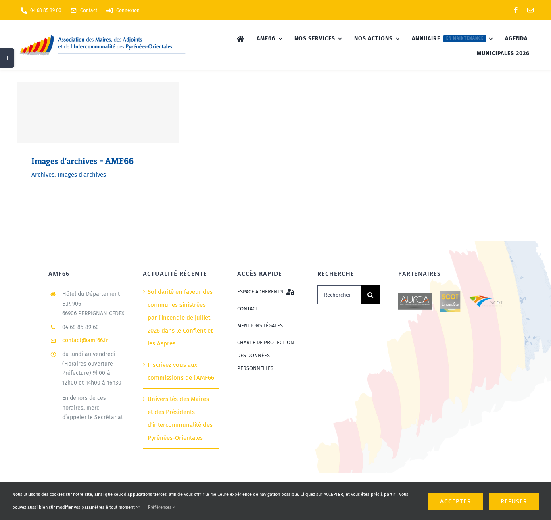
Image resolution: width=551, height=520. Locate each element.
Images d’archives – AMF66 (82, 161)
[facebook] (516, 10)
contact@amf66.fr (85, 340)
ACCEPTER (455, 501)
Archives (42, 174)
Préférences (160, 507)
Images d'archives (82, 174)
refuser (514, 501)
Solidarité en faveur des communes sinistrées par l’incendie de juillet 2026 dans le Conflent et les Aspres (180, 317)
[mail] (530, 10)
